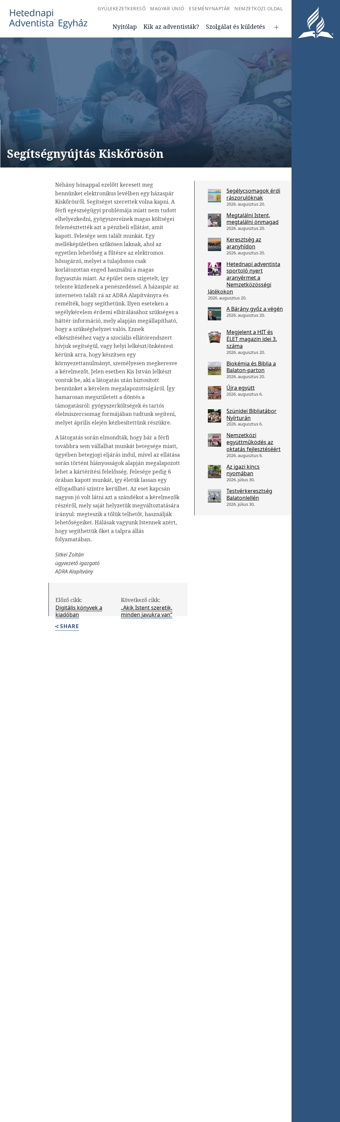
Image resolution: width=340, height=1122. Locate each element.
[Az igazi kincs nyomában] (214, 471)
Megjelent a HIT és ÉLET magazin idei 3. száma (251, 339)
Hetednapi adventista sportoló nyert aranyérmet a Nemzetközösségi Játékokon (244, 277)
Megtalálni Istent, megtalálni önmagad (252, 219)
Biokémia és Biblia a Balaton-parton (251, 367)
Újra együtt (240, 387)
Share (69, 627)
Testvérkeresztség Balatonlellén (249, 494)
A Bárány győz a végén (254, 308)
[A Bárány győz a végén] (214, 313)
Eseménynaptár (209, 8)
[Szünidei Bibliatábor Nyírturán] (214, 416)
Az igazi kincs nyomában (243, 470)
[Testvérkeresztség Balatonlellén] (214, 495)
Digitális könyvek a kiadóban (78, 611)
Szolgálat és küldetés (235, 27)
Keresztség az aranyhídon (243, 243)
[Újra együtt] (214, 392)
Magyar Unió (167, 8)
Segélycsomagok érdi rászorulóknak (253, 194)
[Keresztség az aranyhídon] (214, 244)
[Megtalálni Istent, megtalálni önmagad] (214, 220)
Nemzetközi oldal (258, 8)
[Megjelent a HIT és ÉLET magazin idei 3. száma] (214, 337)
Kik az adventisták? (171, 27)
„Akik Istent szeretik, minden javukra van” (146, 611)
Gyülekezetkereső (122, 8)
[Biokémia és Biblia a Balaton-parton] (214, 368)
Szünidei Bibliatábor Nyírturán (251, 414)
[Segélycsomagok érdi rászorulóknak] (214, 195)
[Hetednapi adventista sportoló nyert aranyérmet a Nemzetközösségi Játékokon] (214, 269)
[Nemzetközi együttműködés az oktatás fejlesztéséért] (214, 440)
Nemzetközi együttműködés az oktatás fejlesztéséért (253, 442)
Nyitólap (125, 27)
